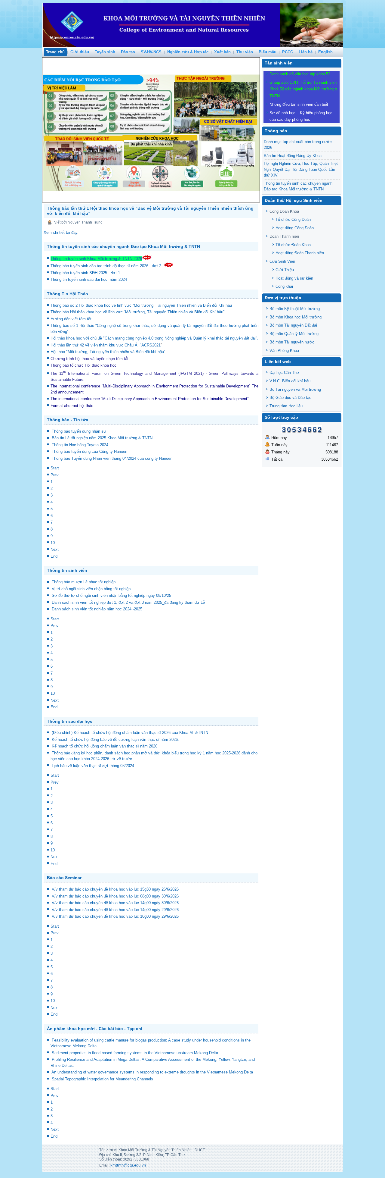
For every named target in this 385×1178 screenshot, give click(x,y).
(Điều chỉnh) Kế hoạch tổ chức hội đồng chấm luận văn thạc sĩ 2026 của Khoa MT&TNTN (130, 732)
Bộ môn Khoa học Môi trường (296, 317)
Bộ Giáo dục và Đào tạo (290, 397)
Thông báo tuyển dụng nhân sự (79, 431)
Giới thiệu (79, 52)
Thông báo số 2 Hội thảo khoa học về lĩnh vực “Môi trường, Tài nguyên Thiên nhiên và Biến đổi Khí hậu (141, 305)
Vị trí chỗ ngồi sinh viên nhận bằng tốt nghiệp (91, 589)
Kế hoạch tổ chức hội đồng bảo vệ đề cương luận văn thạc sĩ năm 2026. (115, 739)
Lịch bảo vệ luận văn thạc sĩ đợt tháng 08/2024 (93, 765)
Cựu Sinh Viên (282, 261)
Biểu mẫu (267, 52)
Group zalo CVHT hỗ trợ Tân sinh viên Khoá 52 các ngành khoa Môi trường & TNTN (303, 89)
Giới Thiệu (285, 270)
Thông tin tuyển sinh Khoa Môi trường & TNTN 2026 (96, 258)
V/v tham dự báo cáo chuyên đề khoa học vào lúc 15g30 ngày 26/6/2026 (115, 889)
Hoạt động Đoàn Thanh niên (300, 253)
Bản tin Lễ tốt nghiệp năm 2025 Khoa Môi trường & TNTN (102, 438)
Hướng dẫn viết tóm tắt (72, 319)
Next (55, 549)
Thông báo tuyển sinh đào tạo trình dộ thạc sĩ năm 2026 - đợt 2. (107, 266)
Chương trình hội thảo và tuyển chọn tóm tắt (90, 358)
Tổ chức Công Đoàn (293, 219)
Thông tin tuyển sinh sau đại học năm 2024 (89, 279)
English (325, 52)
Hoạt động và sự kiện (294, 278)
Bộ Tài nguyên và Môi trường (295, 389)
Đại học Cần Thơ (284, 372)
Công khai (284, 286)
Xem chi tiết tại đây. (61, 232)
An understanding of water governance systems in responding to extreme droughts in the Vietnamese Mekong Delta (152, 1072)
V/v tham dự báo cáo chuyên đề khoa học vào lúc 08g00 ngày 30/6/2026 (115, 896)
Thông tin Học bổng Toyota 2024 (80, 445)
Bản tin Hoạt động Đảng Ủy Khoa (293, 155)
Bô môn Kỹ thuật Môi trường (295, 308)
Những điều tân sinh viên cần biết (299, 104)
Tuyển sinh (105, 52)
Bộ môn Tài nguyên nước (292, 342)
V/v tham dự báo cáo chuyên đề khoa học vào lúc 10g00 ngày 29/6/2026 (115, 916)
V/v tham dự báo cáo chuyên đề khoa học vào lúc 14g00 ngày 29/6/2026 (115, 909)
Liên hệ (306, 52)
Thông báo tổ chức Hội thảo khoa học (83, 365)
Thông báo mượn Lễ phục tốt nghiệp (84, 582)
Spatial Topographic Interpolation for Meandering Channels (102, 1079)
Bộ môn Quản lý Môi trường (294, 333)
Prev (55, 475)
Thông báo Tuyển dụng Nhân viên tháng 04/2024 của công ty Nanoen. (113, 458)
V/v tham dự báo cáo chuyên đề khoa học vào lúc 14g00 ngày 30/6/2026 (115, 903)
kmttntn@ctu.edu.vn (128, 1165)
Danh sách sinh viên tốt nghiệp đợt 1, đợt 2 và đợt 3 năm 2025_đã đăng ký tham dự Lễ (128, 602)
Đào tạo (128, 52)
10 (53, 542)
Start (55, 468)
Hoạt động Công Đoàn (295, 228)
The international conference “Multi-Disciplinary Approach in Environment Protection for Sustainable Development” (150, 386)
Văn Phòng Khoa (284, 350)
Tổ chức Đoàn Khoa (293, 245)
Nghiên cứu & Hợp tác (187, 52)
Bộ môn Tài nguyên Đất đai (293, 325)
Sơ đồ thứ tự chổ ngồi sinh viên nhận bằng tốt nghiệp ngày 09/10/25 (111, 595)
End (54, 556)
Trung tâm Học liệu (286, 406)
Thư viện (244, 52)
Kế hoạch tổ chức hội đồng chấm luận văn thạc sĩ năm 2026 (104, 746)
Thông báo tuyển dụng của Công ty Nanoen (89, 451)
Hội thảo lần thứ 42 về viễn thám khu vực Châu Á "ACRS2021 (106, 345)
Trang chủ (55, 52)
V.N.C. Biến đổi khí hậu (290, 381)
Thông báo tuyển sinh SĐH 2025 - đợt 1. (86, 273)
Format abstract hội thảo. (72, 405)
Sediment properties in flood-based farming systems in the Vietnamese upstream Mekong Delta (135, 1053)
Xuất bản (222, 52)
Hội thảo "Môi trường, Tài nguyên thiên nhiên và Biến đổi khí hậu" (108, 351)
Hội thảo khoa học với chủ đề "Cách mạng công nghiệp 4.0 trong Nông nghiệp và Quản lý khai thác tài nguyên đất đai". (154, 338)
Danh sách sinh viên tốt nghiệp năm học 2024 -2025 (97, 609)
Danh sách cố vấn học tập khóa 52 (300, 74)
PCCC (287, 52)
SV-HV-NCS (151, 52)
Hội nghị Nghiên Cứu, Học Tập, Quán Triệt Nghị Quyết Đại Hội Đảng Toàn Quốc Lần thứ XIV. (301, 169)
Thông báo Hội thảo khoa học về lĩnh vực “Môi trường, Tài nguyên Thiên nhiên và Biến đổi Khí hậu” (138, 312)
